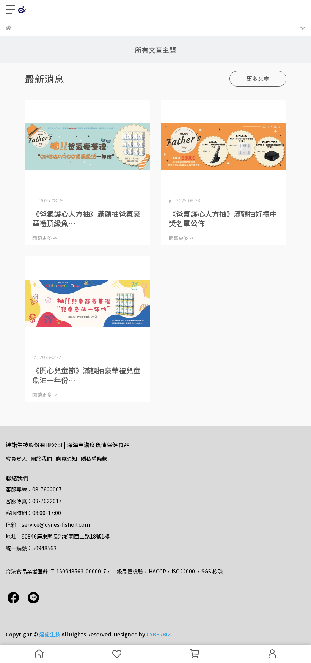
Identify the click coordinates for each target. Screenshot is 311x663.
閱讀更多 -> (45, 237)
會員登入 (16, 458)
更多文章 (258, 78)
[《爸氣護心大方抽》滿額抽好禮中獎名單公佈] (223, 147)
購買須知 (66, 458)
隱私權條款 (94, 458)
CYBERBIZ (158, 634)
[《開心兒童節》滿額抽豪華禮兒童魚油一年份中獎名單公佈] (87, 303)
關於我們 (41, 458)
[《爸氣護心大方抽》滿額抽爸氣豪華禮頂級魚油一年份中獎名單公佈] (87, 147)
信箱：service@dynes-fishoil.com (48, 524)
